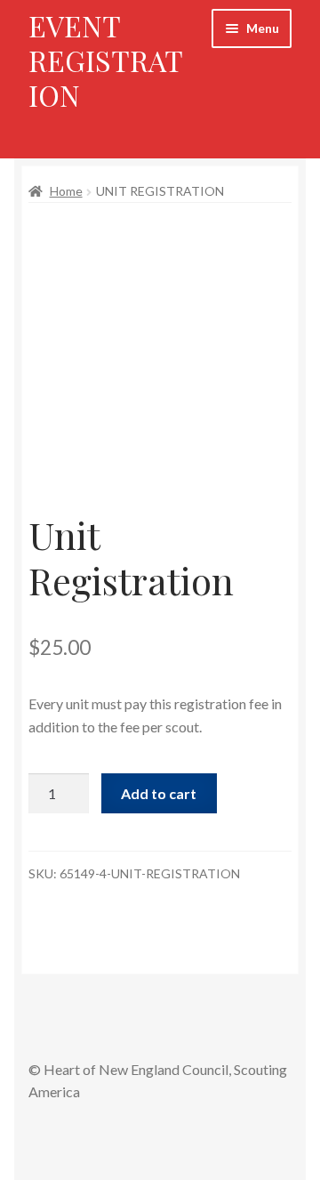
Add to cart (158, 793)
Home (66, 190)
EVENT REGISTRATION (105, 60)
